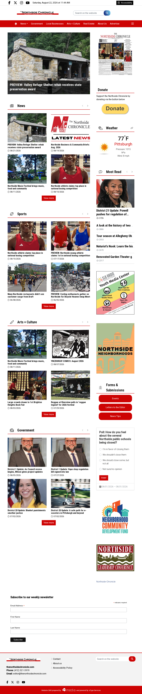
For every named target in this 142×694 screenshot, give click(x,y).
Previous (10, 63)
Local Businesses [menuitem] (55, 23)
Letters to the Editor (115, 407)
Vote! (103, 477)
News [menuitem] (23, 23)
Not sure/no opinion (112, 469)
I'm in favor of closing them (116, 449)
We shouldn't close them (114, 454)
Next (88, 63)
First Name (15, 617)
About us (57, 663)
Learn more (119, 689)
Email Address (17, 605)
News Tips (115, 416)
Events (115, 398)
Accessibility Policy (62, 668)
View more (49, 198)
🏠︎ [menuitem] (16, 23)
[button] (132, 23)
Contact (56, 659)
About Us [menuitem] (102, 23)
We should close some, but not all (116, 462)
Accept (132, 689)
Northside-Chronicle (106, 581)
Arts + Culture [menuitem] (73, 23)
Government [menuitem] (37, 23)
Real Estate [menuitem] (88, 23)
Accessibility (126, 3)
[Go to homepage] (38, 13)
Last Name (15, 628)
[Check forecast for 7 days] (104, 148)
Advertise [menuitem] (114, 23)
